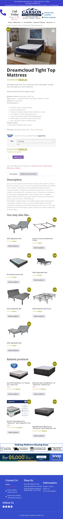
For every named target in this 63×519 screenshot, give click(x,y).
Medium (18, 168)
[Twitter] (6, 507)
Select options (13, 246)
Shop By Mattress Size (31, 484)
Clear (18, 144)
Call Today (15, 13)
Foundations (28, 22)
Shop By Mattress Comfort (33, 486)
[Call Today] (3, 12)
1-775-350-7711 (10, 486)
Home (10, 22)
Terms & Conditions (49, 491)
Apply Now (42, 136)
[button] (53, 30)
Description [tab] (14, 174)
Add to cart (18, 157)
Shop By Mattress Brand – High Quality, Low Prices (33, 489)
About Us (49, 22)
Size (11, 141)
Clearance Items (17, 25)
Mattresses (17, 22)
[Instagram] (9, 507)
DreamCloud (47, 166)
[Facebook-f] (4, 507)
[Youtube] (11, 507)
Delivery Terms (48, 486)
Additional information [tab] (28, 174)
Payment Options (39, 22)
